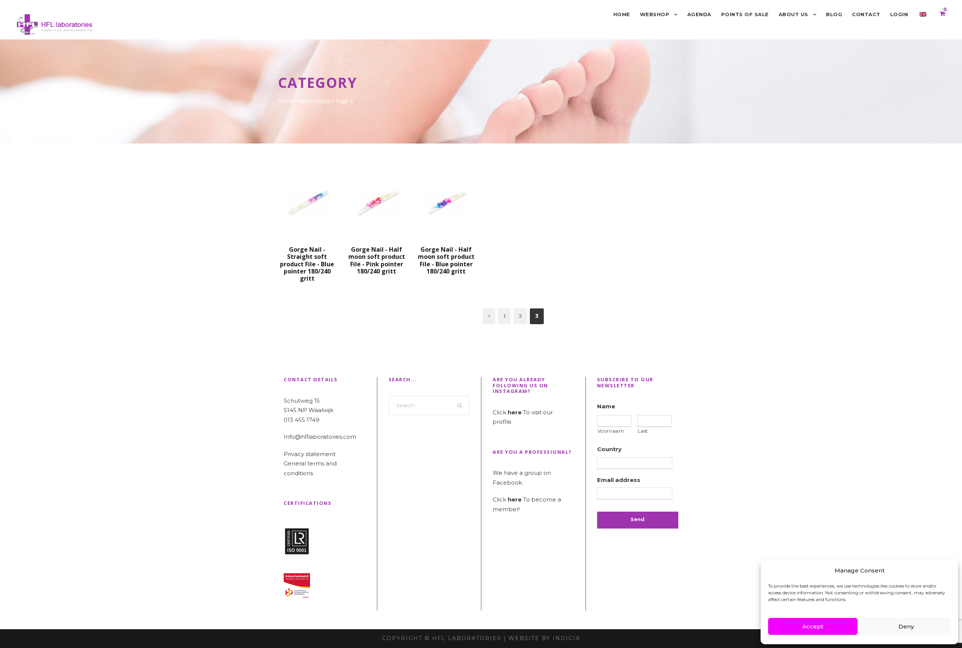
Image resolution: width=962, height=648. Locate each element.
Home (621, 14)
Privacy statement (310, 454)
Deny (906, 626)
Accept (812, 626)
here (515, 412)
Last (643, 431)
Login (899, 14)
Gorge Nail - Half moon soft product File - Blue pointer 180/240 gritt (446, 260)
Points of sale (745, 14)
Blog (834, 14)
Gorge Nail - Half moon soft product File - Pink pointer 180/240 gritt (376, 260)
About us (793, 14)
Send (637, 519)
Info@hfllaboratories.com (320, 436)
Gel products (314, 100)
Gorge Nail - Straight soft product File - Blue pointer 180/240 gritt (307, 263)
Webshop (655, 14)
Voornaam (610, 431)
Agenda (699, 14)
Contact (866, 14)
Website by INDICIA (544, 638)
